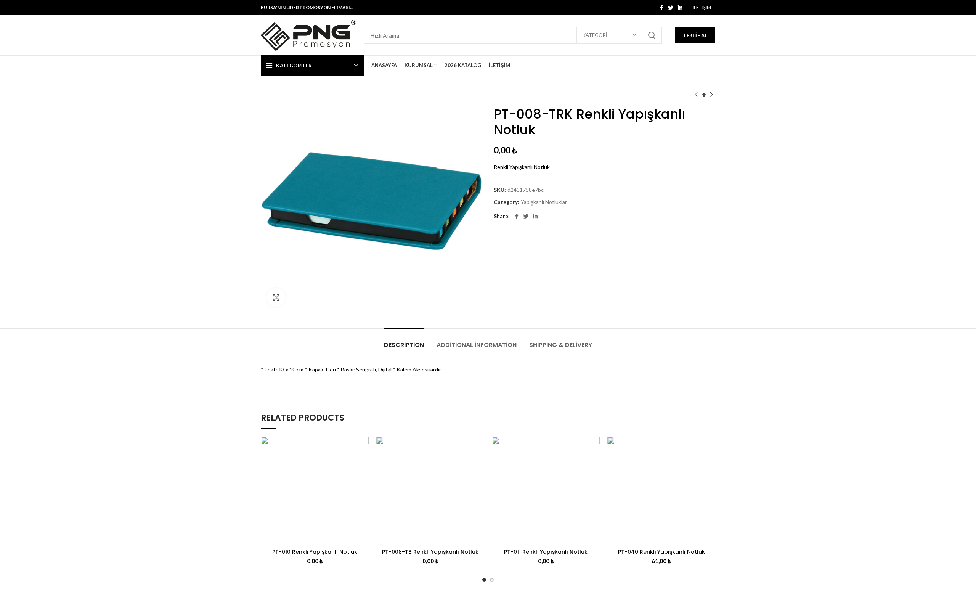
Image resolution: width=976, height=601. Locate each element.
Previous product (696, 95)
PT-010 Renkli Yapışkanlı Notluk (314, 552)
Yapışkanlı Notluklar (544, 202)
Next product (711, 95)
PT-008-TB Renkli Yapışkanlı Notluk (430, 552)
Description (404, 345)
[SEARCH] (651, 35)
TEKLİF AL (695, 35)
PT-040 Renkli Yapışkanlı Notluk (661, 552)
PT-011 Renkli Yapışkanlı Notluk (546, 552)
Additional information (477, 345)
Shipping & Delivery (560, 345)
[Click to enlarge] (276, 297)
